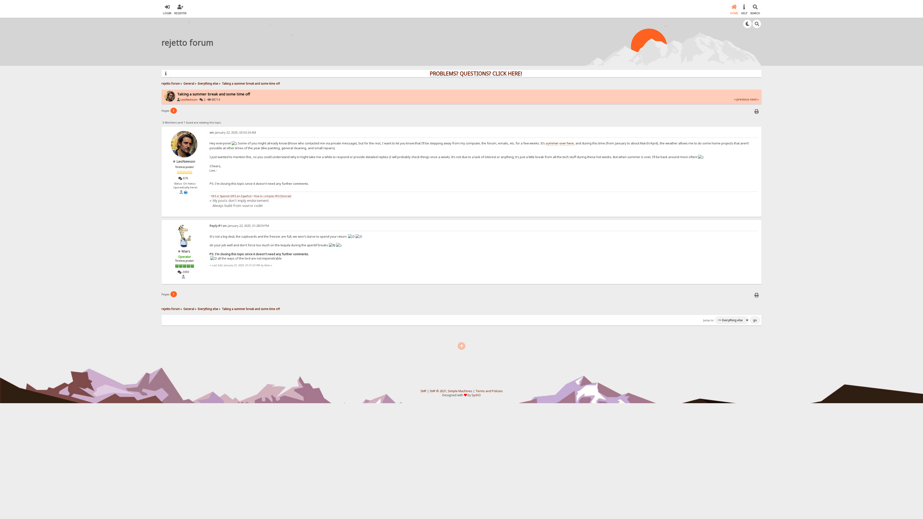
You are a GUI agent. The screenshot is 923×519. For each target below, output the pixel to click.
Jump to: (708, 320)
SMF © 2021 (438, 391)
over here (566, 143)
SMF (423, 391)
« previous (741, 99)
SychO (476, 395)
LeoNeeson (189, 100)
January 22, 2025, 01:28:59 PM (239, 226)
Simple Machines (460, 391)
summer (552, 143)
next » (754, 99)
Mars (185, 251)
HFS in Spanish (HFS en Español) (231, 196)
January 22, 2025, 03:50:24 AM (233, 132)
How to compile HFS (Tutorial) (272, 196)
